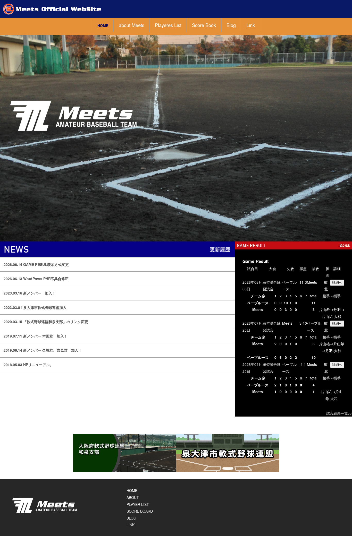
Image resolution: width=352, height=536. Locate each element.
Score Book (204, 25)
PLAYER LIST (138, 504)
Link (250, 25)
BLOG (131, 518)
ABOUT (133, 497)
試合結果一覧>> (339, 413)
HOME (102, 25)
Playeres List (168, 25)
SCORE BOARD (140, 511)
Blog (231, 25)
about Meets (131, 25)
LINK (131, 524)
